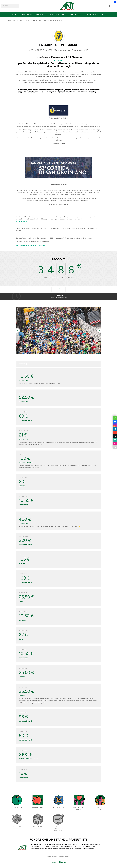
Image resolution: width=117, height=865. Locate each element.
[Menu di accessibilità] (115, 2)
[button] (115, 418)
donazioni (58, 289)
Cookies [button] (67, 856)
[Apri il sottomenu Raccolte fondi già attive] (104, 14)
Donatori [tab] (23, 364)
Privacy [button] (49, 856)
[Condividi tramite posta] (115, 440)
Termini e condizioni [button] (58, 856)
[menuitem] (14, 14)
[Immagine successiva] (99, 330)
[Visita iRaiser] (58, 862)
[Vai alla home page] (68, 6)
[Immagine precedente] (18, 330)
